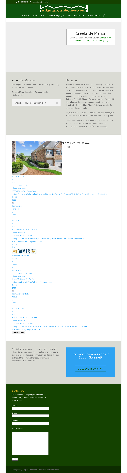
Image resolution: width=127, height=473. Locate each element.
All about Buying (54, 16)
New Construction (76, 16)
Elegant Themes (29, 469)
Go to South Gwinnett (91, 368)
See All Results (18, 332)
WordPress (54, 469)
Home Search (94, 16)
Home (24, 16)
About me (37, 16)
